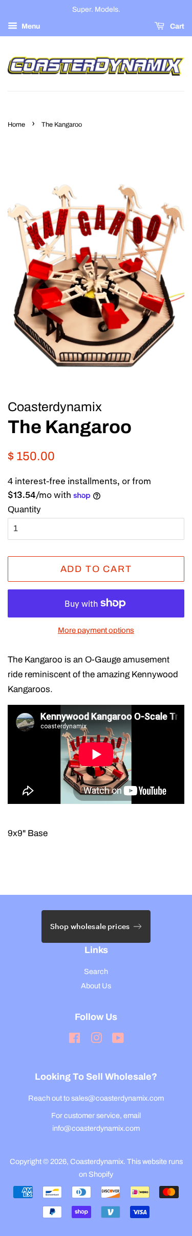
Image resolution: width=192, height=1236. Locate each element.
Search (96, 971)
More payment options (96, 630)
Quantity (24, 509)
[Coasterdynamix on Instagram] (96, 1040)
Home (16, 124)
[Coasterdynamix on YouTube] (118, 1040)
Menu (30, 26)
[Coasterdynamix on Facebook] (74, 1040)
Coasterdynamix (96, 1161)
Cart (176, 26)
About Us (96, 986)
